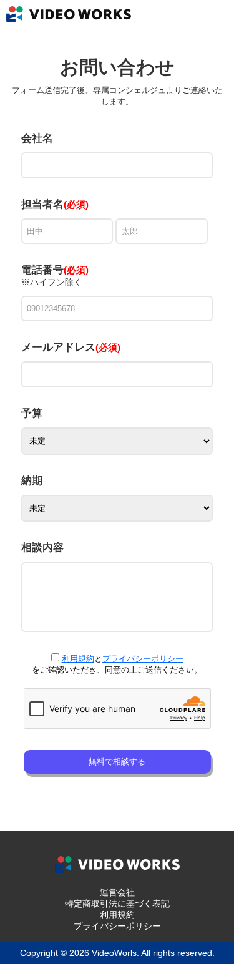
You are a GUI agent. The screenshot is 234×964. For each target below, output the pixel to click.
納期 (31, 481)
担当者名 (42, 204)
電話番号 (55, 270)
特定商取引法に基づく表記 (117, 903)
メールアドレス (70, 347)
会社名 (37, 138)
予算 (31, 413)
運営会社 (117, 892)
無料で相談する (117, 761)
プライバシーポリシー (142, 658)
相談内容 (42, 547)
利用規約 (78, 658)
